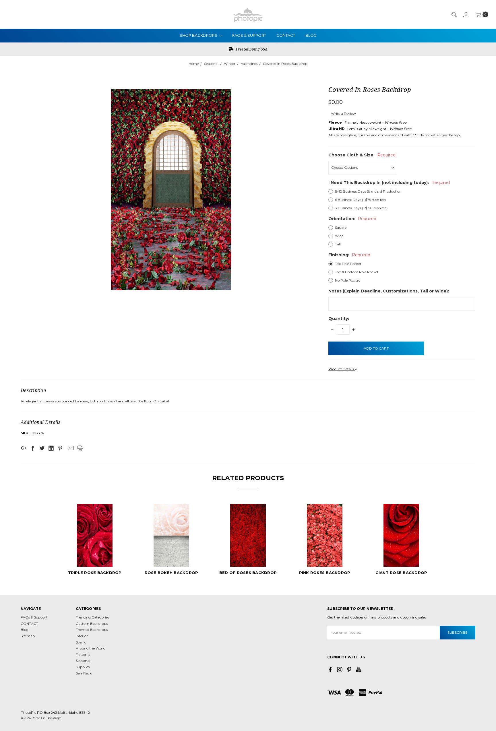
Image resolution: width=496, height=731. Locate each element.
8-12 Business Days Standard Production (368, 191)
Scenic (81, 642)
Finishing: (349, 254)
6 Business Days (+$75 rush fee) (360, 199)
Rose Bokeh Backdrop (171, 572)
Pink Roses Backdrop (324, 572)
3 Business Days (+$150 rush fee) (361, 208)
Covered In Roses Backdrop (285, 63)
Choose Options (94, 556)
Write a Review (343, 113)
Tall (338, 244)
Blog (311, 35)
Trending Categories (92, 617)
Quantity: (338, 318)
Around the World (90, 648)
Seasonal (211, 63)
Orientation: (352, 218)
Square (340, 227)
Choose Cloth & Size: (362, 155)
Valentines (249, 63)
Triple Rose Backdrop (95, 572)
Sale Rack (84, 673)
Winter (229, 63)
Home (194, 63)
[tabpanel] (95, 540)
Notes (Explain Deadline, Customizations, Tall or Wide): (388, 291)
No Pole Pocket (347, 280)
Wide (339, 236)
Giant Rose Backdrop (401, 572)
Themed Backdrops (92, 629)
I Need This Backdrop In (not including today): (389, 182)
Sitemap (28, 636)
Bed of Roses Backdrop (248, 572)
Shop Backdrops (199, 35)
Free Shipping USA (251, 49)
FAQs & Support (249, 35)
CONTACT (285, 35)
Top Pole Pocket (348, 263)
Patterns (83, 654)
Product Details (341, 369)
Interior (82, 636)
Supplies (83, 667)
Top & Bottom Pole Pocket (357, 272)
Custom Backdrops (92, 623)
